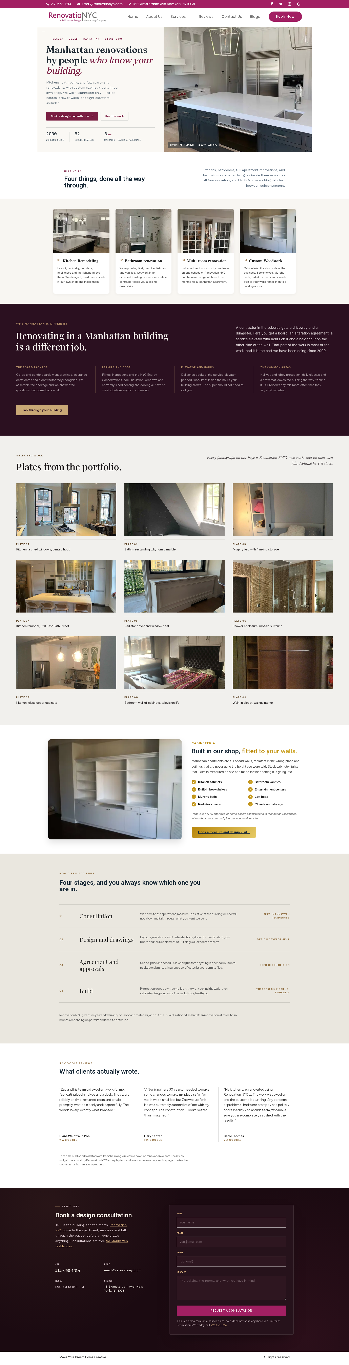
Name (179, 1213)
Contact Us (232, 16)
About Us (154, 16)
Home (132, 16)
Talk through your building (42, 410)
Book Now (285, 16)
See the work (114, 116)
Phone (180, 1252)
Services (178, 16)
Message (181, 1272)
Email (180, 1233)
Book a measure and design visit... (224, 832)
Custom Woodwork (265, 261)
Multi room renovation (207, 261)
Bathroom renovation (143, 261)
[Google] (298, 4)
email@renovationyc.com (122, 1270)
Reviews (206, 16)
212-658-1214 (67, 1270)
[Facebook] (272, 4)
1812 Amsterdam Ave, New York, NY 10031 (123, 1288)
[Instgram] (290, 4)
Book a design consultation (70, 116)
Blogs (255, 16)
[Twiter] (281, 4)
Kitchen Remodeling (80, 261)
